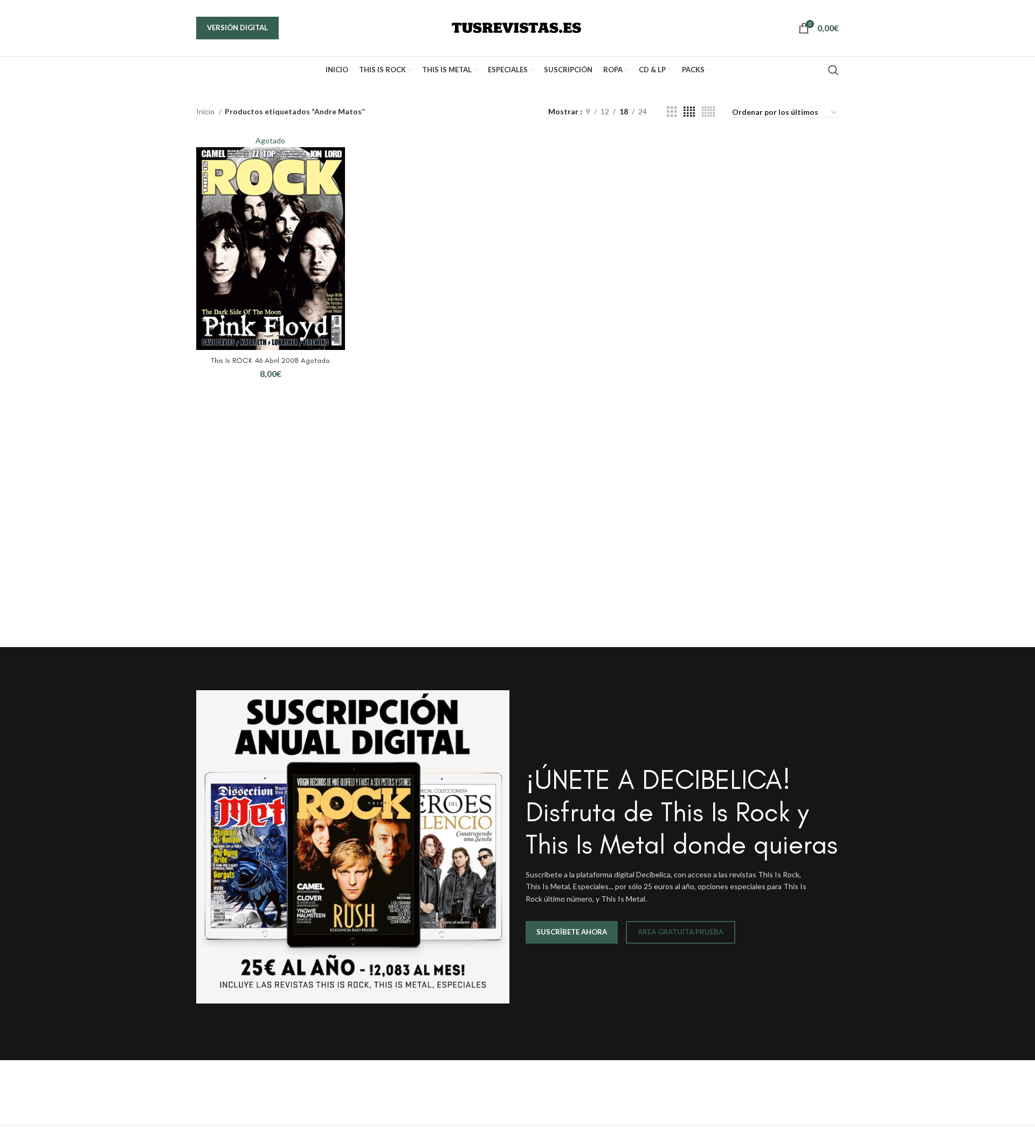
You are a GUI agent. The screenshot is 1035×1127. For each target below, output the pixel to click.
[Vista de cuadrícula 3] (672, 112)
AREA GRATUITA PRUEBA (680, 931)
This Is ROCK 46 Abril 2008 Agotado (270, 360)
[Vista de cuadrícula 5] (708, 112)
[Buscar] (833, 70)
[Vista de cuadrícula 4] (689, 112)
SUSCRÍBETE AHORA (571, 931)
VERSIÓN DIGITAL (237, 27)
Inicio (206, 111)
